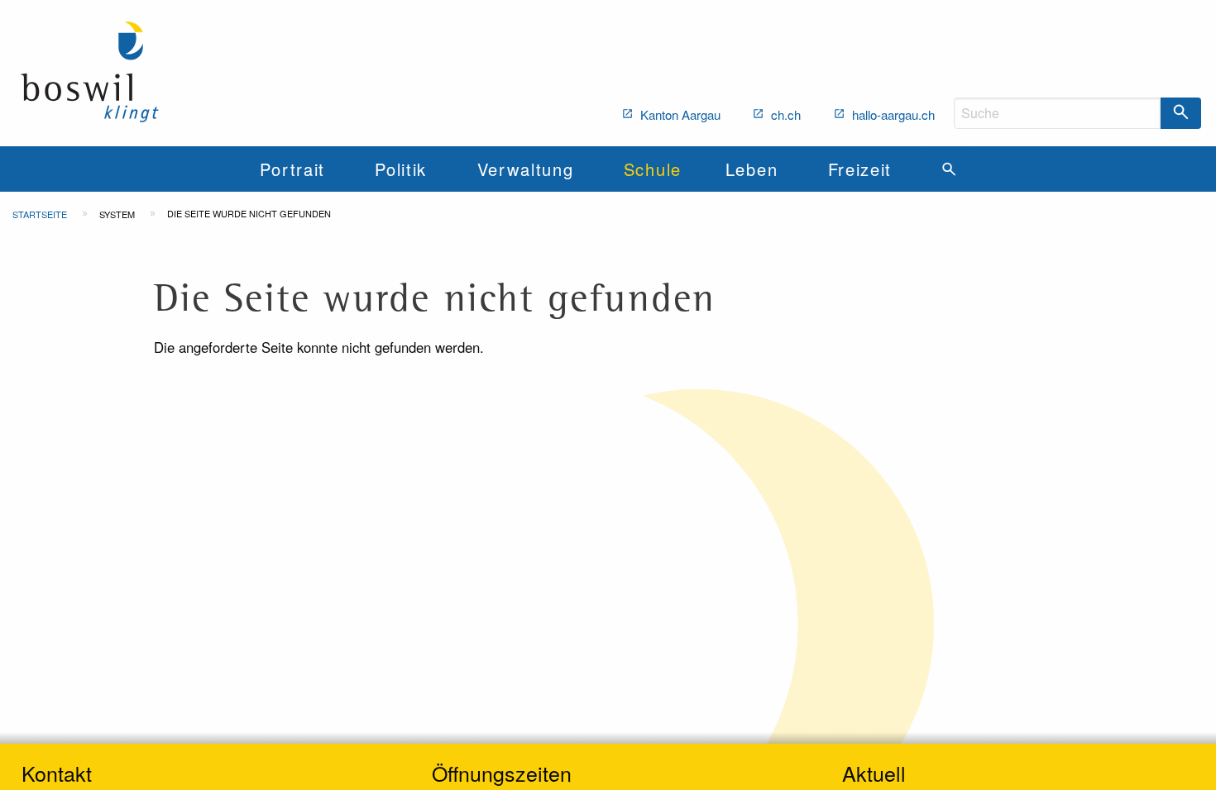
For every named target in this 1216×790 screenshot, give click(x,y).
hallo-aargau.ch (892, 114)
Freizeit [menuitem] (860, 169)
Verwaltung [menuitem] (525, 169)
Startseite (39, 214)
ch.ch (784, 114)
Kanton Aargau (679, 114)
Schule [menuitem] (653, 169)
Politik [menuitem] (401, 169)
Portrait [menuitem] (292, 169)
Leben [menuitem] (751, 169)
